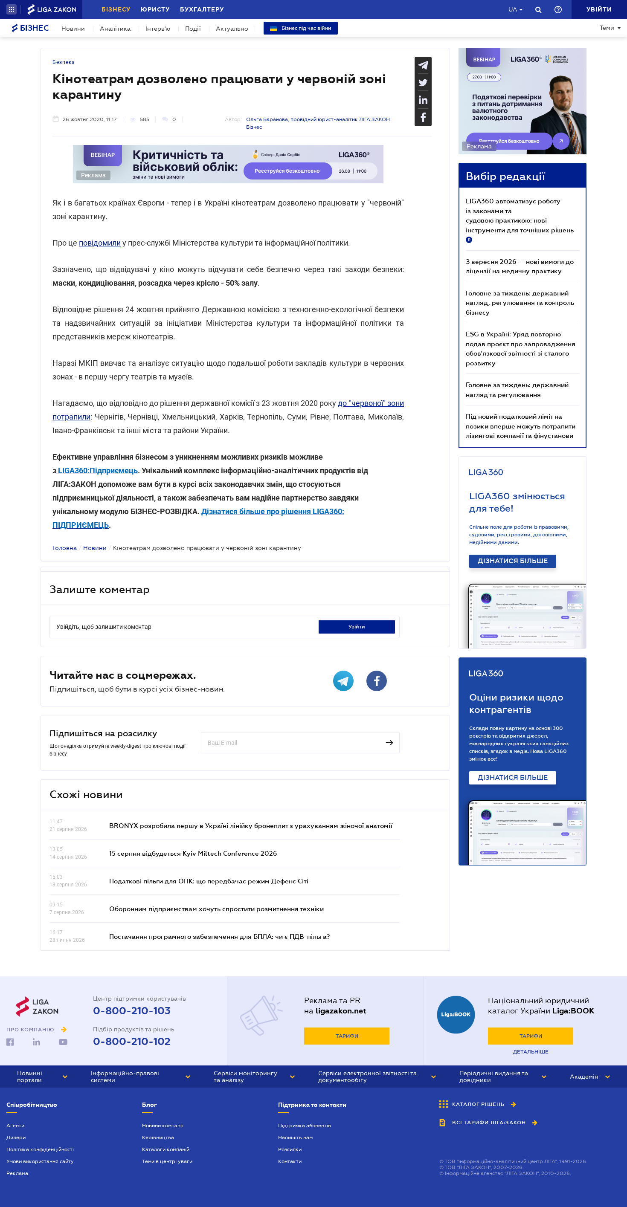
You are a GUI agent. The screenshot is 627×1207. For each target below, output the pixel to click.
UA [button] (512, 9)
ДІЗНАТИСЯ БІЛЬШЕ (513, 561)
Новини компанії (162, 1126)
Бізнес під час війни (305, 28)
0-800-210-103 (132, 1011)
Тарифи (347, 1036)
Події (193, 28)
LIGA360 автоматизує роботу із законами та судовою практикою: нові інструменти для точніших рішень (520, 219)
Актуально (232, 28)
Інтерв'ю (157, 28)
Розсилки (290, 1149)
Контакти (290, 1161)
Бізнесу (116, 9)
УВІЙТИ (356, 627)
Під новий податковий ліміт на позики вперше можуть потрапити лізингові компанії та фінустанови (520, 425)
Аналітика (115, 28)
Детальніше (531, 1052)
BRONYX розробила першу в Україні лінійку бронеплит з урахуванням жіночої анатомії (250, 825)
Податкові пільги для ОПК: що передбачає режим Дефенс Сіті (208, 881)
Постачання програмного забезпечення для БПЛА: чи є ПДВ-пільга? (219, 936)
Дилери (16, 1137)
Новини (73, 28)
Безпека (63, 62)
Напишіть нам (295, 1137)
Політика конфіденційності (40, 1149)
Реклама (17, 1173)
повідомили (100, 242)
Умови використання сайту (40, 1161)
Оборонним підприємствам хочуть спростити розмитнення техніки (216, 908)
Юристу (155, 9)
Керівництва (158, 1137)
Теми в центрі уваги (167, 1161)
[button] (11, 9)
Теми (607, 27)
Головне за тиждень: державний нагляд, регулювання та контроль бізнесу (520, 302)
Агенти (15, 1126)
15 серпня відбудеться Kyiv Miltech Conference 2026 (193, 853)
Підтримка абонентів (304, 1126)
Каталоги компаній (165, 1149)
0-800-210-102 (132, 1041)
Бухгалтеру (202, 9)
